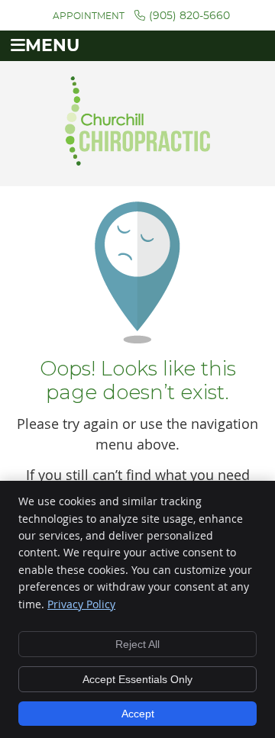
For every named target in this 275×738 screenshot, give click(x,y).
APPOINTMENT (89, 16)
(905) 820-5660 (189, 16)
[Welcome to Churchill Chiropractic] (137, 160)
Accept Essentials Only (137, 679)
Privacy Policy (81, 604)
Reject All (137, 644)
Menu (52, 46)
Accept (137, 713)
